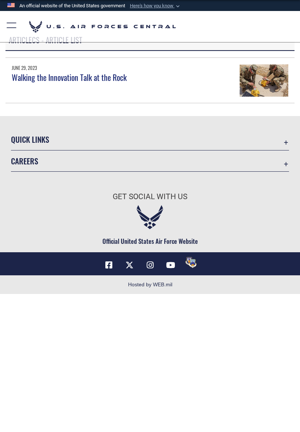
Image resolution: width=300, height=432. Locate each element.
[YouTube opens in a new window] (170, 265)
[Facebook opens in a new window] (109, 265)
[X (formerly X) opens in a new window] (129, 265)
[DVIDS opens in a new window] (190, 262)
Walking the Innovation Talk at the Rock (69, 77)
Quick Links (30, 139)
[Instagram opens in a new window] (150, 265)
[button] (155, 6)
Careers (24, 161)
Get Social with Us (150, 196)
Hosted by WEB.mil (150, 284)
